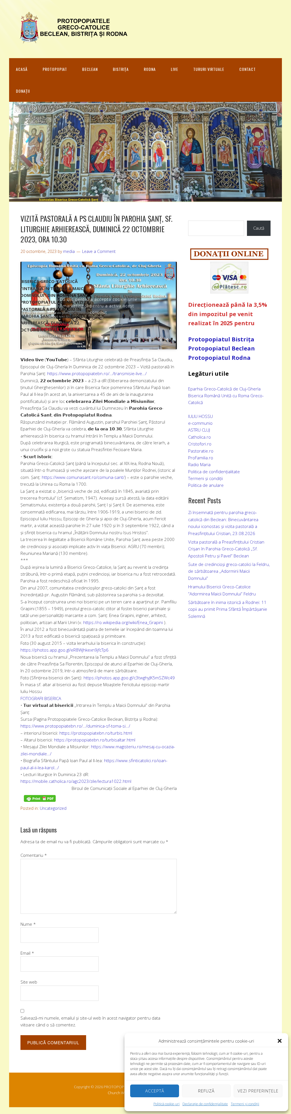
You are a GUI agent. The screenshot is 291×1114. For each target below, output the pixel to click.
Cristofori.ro (199, 444)
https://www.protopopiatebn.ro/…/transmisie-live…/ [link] (97, 373)
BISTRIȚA (121, 69)
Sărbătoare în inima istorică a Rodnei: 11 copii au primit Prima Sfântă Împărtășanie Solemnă (227, 609)
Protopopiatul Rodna (219, 358)
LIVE (174, 69)
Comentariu (33, 855)
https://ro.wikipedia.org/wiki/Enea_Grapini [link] (123, 622)
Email (27, 953)
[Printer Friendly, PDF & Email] (40, 798)
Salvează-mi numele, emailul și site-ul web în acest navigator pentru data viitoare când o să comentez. (90, 1021)
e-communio (200, 423)
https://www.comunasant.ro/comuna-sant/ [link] (83, 477)
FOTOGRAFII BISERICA (40, 698)
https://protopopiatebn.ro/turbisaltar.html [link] (94, 740)
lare (220, 485)
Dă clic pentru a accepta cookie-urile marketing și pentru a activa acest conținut (98, 305)
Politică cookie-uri (166, 1104)
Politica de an (201, 485)
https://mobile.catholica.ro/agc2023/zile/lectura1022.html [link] (75, 781)
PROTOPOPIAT (55, 69)
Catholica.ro (199, 437)
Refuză (206, 1091)
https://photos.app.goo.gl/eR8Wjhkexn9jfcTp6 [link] (64, 650)
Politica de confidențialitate (214, 471)
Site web (28, 982)
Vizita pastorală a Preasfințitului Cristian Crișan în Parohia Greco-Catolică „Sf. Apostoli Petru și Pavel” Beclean (226, 549)
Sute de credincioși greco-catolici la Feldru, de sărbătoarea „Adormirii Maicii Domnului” (229, 571)
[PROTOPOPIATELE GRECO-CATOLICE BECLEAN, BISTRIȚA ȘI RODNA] (71, 40)
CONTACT (247, 69)
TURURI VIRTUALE (208, 69)
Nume (28, 924)
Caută (258, 228)
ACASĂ (22, 69)
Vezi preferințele (258, 1091)
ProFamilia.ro (200, 457)
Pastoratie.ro (200, 451)
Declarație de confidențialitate (205, 1104)
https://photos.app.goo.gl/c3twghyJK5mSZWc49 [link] (129, 677)
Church (114, 1092)
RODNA (150, 69)
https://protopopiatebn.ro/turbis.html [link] (95, 733)
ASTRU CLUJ (199, 430)
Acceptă (154, 1091)
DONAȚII (23, 91)
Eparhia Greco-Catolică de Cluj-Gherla (224, 389)
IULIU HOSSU (200, 416)
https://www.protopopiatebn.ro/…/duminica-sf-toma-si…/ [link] (75, 726)
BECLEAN (90, 69)
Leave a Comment (99, 251)
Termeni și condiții (245, 1104)
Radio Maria (199, 464)
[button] (279, 1041)
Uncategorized (53, 808)
